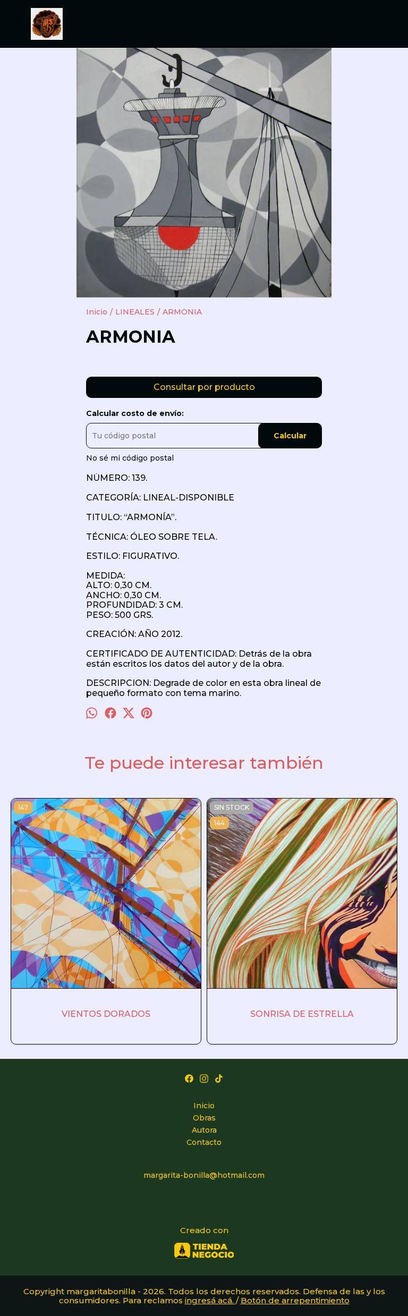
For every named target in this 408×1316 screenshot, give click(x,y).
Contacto (204, 1142)
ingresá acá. (210, 1300)
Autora (204, 1130)
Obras (204, 1118)
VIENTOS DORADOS (106, 1014)
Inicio (204, 1105)
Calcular (290, 435)
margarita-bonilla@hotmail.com (204, 1175)
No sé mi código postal (130, 458)
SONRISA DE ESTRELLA (302, 1014)
